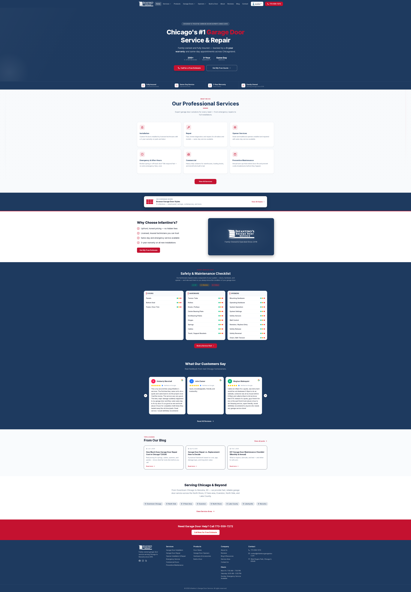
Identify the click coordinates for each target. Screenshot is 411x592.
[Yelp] (146, 561)
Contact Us (225, 562)
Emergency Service (173, 559)
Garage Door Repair (173, 553)
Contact (245, 4)
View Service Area (204, 511)
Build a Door (213, 4)
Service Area (225, 559)
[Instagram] (143, 561)
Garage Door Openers (201, 553)
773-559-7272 (275, 4)
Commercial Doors (172, 562)
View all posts (259, 441)
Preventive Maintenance (174, 565)
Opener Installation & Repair (176, 556)
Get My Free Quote (220, 68)
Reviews (230, 4)
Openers (201, 4)
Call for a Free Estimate (191, 68)
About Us (224, 550)
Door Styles (198, 550)
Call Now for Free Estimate (205, 532)
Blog (238, 4)
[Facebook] (140, 561)
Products (177, 4)
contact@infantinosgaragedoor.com (261, 555)
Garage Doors (188, 4)
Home (158, 4)
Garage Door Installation (174, 550)
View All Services (205, 181)
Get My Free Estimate (148, 250)
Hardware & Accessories (202, 556)
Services (166, 4)
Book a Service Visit (204, 346)
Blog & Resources (227, 556)
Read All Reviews (204, 421)
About (222, 4)
